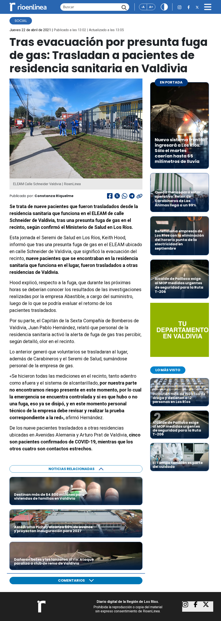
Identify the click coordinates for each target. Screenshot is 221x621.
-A (143, 7)
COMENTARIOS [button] (71, 580)
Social (21, 20)
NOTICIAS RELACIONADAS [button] (72, 468)
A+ (151, 7)
